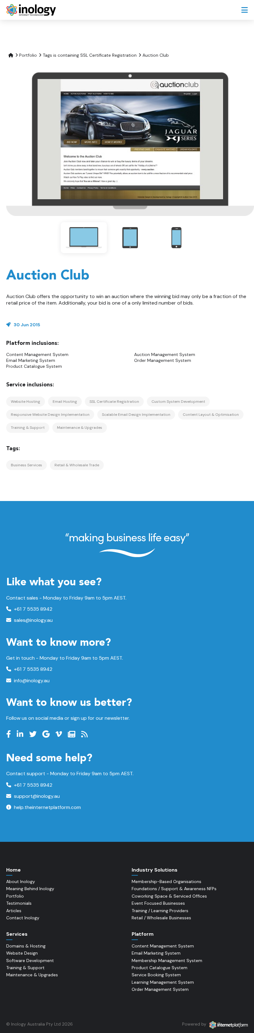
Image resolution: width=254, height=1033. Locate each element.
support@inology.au (36, 796)
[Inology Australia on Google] (46, 734)
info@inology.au (31, 680)
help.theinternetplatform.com (47, 807)
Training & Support (28, 427)
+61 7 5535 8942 (32, 609)
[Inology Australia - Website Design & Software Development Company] (31, 10)
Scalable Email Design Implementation (136, 414)
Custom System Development (178, 401)
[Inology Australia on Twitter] (33, 734)
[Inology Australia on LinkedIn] (21, 734)
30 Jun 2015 (27, 324)
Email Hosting (65, 401)
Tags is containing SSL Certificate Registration (90, 55)
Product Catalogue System (34, 366)
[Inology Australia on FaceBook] (9, 734)
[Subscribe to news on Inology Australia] (72, 734)
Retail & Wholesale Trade (77, 465)
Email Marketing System (30, 360)
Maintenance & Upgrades (79, 427)
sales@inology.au (33, 620)
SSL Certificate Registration (114, 401)
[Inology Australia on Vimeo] (59, 734)
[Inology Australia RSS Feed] (85, 734)
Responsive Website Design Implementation (50, 414)
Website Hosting (25, 401)
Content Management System (37, 354)
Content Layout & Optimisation (211, 414)
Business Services (26, 465)
